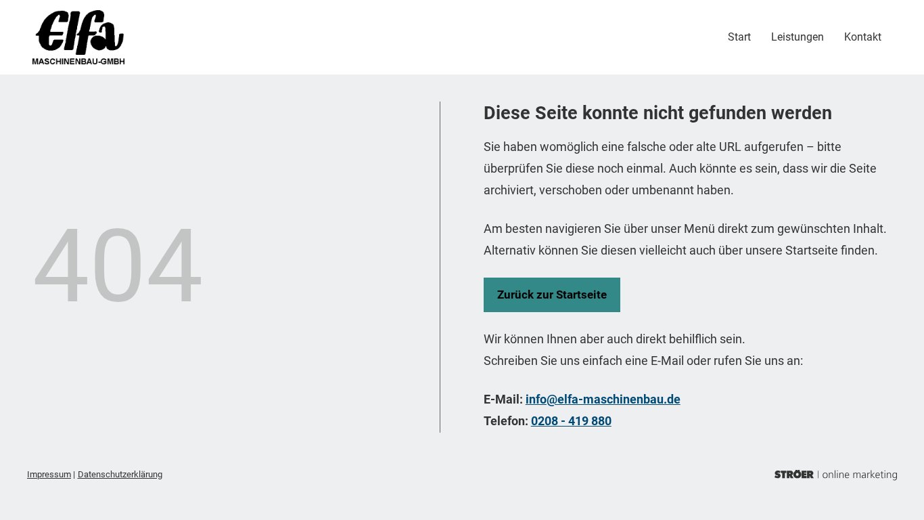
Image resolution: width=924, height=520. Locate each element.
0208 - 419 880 (571, 421)
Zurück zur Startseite (552, 294)
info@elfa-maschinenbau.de (603, 399)
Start (739, 36)
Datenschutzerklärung (120, 474)
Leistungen (797, 36)
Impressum (49, 474)
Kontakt (862, 36)
